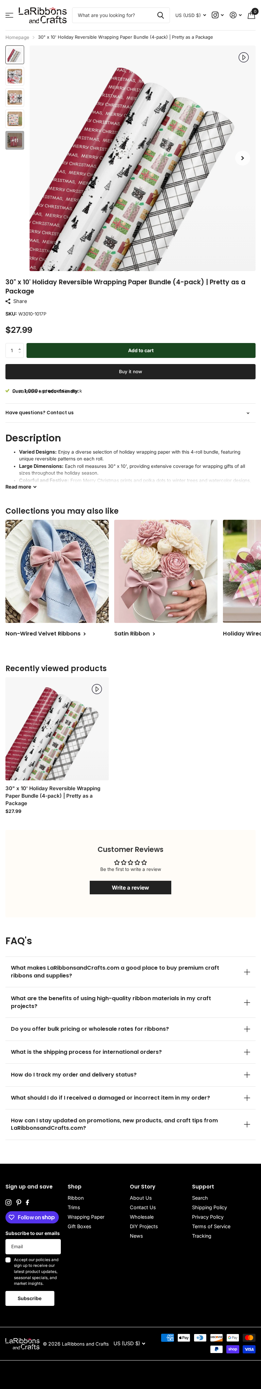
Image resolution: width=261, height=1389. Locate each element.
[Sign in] (235, 15)
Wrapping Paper (86, 1217)
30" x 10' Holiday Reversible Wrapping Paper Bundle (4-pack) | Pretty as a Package (52, 795)
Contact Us (143, 1207)
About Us (141, 1198)
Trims (74, 1207)
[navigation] (14, 54)
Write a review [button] (130, 887)
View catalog (9, 15)
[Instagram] (8, 1203)
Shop (75, 1186)
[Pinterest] (18, 1203)
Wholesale (142, 1217)
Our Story (142, 1186)
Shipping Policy (209, 1207)
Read (18, 486)
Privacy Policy (208, 1217)
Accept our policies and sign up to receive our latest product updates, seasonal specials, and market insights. (36, 1271)
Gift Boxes (79, 1226)
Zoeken (160, 15)
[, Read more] (218, 15)
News (136, 1236)
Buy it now (130, 371)
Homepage (17, 37)
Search (200, 1198)
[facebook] (27, 1202)
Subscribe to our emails (32, 1233)
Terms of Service (211, 1226)
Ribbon (76, 1198)
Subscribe (30, 1298)
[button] (242, 158)
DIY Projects (144, 1226)
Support (203, 1186)
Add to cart (141, 350)
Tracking (201, 1236)
